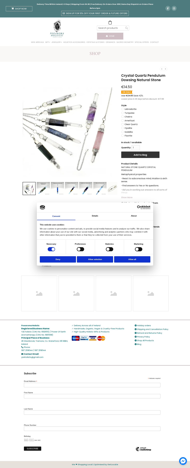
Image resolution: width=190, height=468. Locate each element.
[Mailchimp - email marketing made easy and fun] (143, 451)
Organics (110, 42)
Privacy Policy (142, 336)
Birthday (27, 436)
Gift (47, 42)
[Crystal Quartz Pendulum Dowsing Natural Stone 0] (29, 188)
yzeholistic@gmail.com (32, 357)
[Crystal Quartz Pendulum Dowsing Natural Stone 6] (112, 188)
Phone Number (30, 425)
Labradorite (130, 109)
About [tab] (134, 216)
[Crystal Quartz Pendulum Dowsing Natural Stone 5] (99, 188)
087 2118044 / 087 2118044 (33, 350)
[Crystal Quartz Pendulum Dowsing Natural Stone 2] (57, 188)
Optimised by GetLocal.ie (106, 464)
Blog (138, 344)
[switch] (80, 249)
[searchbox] (113, 28)
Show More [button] (126, 197)
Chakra (128, 116)
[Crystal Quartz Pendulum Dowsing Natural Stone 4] (85, 188)
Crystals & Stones (95, 42)
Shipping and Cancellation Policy (151, 329)
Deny (58, 259)
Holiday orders (143, 325)
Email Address (30, 381)
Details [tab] (95, 216)
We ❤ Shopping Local (82, 464)
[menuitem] (162, 69)
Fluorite (128, 135)
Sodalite (129, 131)
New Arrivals (37, 42)
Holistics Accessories (74, 42)
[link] (48, 42)
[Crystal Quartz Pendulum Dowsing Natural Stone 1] (43, 188)
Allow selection (95, 259)
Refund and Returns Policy (148, 333)
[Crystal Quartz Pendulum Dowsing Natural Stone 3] (71, 188)
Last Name (28, 409)
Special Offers (142, 42)
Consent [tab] (56, 216)
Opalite (128, 128)
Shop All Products (144, 340)
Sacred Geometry (125, 42)
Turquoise (129, 112)
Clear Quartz (131, 124)
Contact (154, 42)
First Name (28, 393)
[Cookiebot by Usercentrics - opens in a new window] (139, 207)
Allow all (132, 259)
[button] (19, 8)
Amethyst (130, 120)
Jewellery (56, 42)
